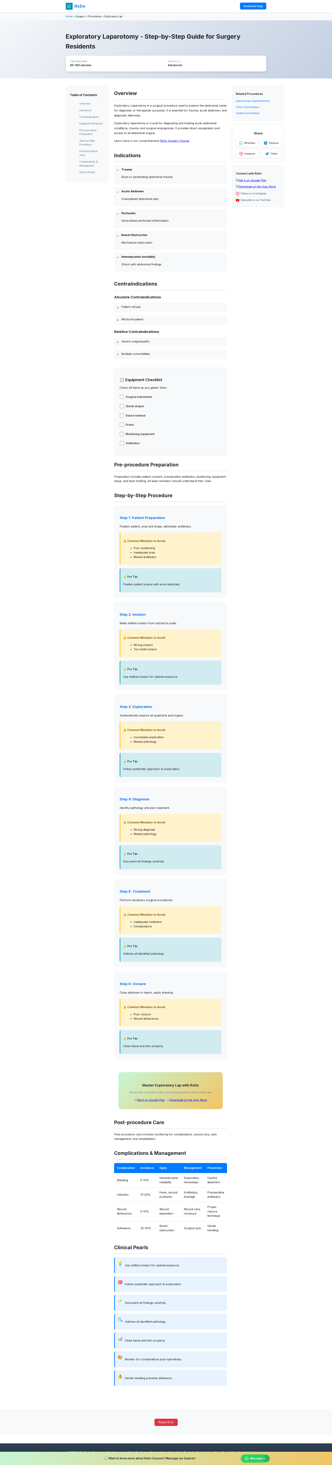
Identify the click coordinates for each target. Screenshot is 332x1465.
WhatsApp (249, 143)
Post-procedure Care (88, 153)
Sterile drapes (135, 406)
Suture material (135, 415)
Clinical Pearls (87, 172)
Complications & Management (88, 163)
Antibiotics (133, 443)
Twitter (274, 153)
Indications (85, 110)
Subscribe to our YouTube (256, 200)
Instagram (249, 153)
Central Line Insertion (248, 113)
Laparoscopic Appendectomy (253, 101)
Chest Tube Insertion (248, 107)
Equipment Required (91, 123)
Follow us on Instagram (253, 193)
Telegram (274, 143)
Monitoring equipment (140, 434)
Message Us (258, 1458)
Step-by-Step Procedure (87, 142)
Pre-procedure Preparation (88, 132)
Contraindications (89, 116)
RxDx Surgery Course (174, 141)
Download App (253, 6)
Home (69, 16)
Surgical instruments (139, 397)
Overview (84, 103)
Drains (130, 424)
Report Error (166, 1422)
